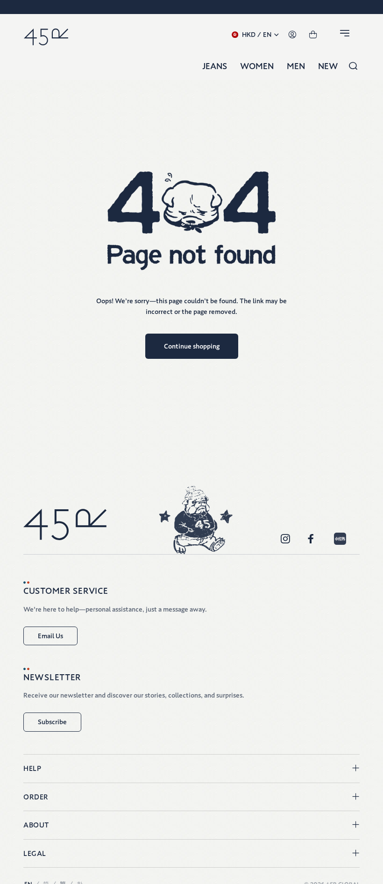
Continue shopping (192, 346)
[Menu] (346, 35)
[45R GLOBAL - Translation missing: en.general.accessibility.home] (46, 35)
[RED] (340, 539)
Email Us (50, 636)
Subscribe (52, 722)
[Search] (353, 66)
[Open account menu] (292, 35)
